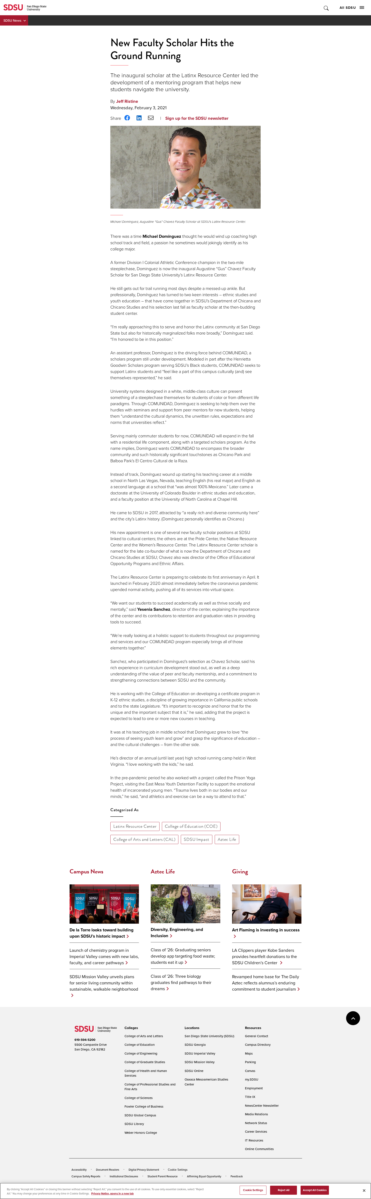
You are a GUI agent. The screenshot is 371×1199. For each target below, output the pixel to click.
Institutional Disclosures (124, 1176)
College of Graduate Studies (145, 1062)
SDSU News (12, 20)
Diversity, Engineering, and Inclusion (177, 932)
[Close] (364, 1190)
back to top (353, 1018)
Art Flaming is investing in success (266, 930)
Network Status (256, 1123)
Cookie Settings (178, 1169)
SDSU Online (194, 1071)
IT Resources (254, 1140)
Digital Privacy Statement (144, 1170)
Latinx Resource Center (135, 826)
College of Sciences (139, 1098)
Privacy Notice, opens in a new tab (112, 1193)
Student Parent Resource (162, 1176)
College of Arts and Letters (144, 1036)
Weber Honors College (141, 1132)
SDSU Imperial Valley (200, 1053)
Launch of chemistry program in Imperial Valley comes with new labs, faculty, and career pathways (104, 956)
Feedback (237, 1176)
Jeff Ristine (127, 101)
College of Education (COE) (191, 826)
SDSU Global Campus (140, 1115)
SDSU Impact (196, 839)
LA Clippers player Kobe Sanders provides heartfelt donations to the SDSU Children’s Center (264, 956)
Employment (254, 1088)
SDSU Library (134, 1124)
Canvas (250, 1071)
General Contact (256, 1036)
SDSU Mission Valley (199, 1062)
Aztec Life (227, 839)
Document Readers (107, 1170)
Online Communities (259, 1149)
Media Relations (256, 1114)
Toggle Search (326, 7)
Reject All (283, 1190)
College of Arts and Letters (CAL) (144, 839)
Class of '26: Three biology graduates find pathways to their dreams (181, 982)
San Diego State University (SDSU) (209, 1036)
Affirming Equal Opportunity (204, 1176)
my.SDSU (251, 1079)
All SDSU (348, 7)
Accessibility (79, 1170)
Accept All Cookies (314, 1190)
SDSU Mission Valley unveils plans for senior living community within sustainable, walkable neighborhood (104, 982)
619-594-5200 (85, 1039)
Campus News (86, 871)
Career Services (256, 1131)
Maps (249, 1053)
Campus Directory (258, 1044)
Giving (240, 871)
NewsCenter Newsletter (262, 1105)
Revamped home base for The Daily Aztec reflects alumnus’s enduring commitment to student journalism (265, 982)
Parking (250, 1062)
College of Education (140, 1044)
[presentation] (130, 1028)
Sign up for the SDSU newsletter (196, 118)
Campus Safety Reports (85, 1176)
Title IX (250, 1096)
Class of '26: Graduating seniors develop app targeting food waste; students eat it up (183, 956)
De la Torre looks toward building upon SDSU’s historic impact (102, 933)
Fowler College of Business (144, 1106)
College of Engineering (141, 1053)
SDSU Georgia (195, 1044)
